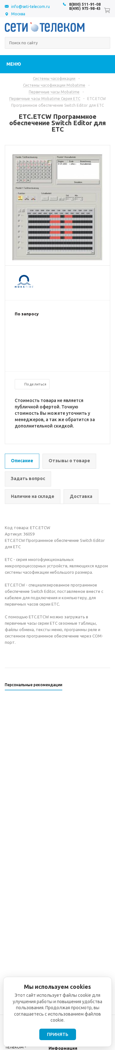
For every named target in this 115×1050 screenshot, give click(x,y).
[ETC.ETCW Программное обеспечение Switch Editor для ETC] (57, 260)
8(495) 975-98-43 (85, 8)
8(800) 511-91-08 (85, 4)
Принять (57, 1034)
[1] (18, 334)
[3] (30, 334)
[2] (24, 334)
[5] (43, 334)
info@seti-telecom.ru (30, 6)
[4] (37, 334)
